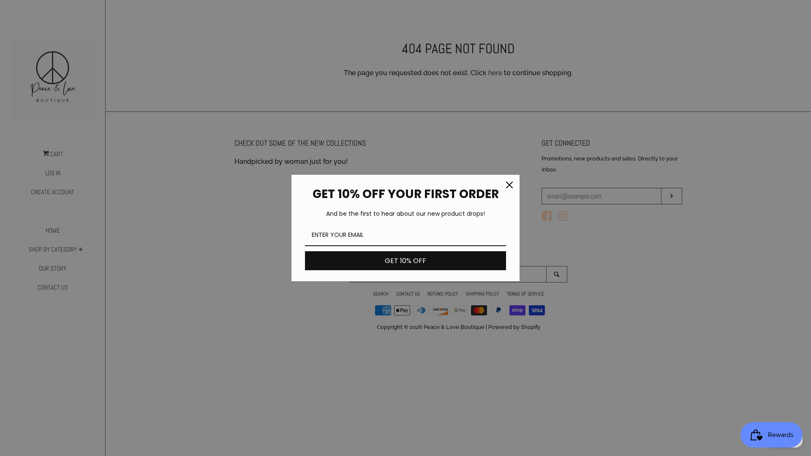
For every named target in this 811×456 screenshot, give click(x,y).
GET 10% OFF (405, 261)
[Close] (509, 185)
